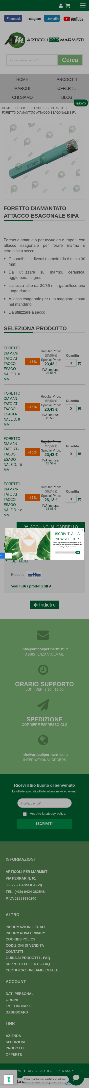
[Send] (77, 552)
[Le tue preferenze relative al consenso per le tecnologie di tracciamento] (8, 1079)
